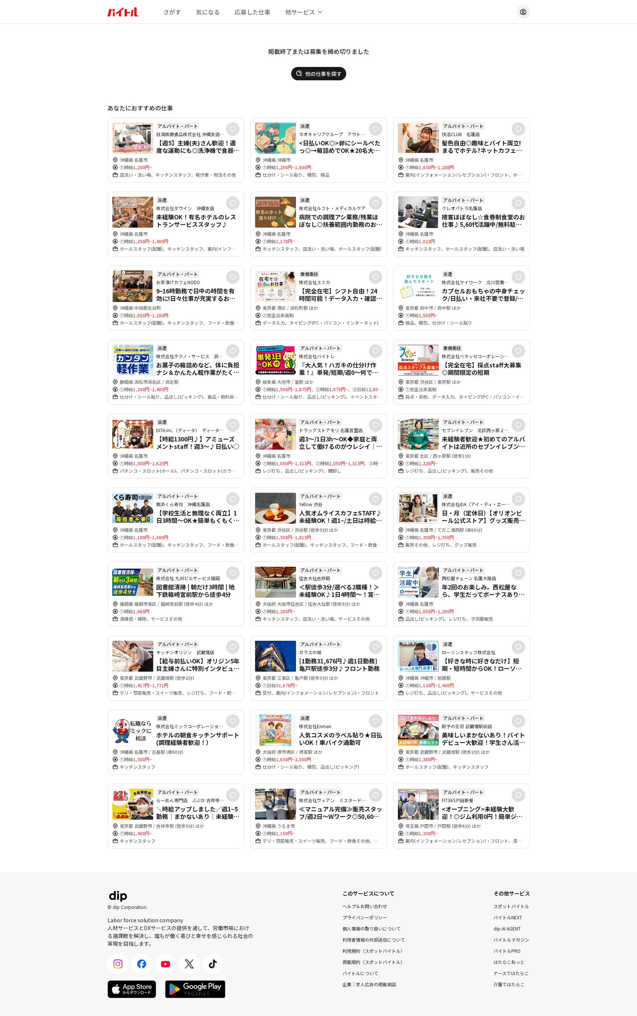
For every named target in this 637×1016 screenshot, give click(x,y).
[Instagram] (117, 964)
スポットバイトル (511, 906)
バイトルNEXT (507, 917)
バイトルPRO (507, 951)
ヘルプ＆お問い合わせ (364, 906)
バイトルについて (360, 973)
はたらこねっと (509, 962)
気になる (208, 11)
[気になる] (232, 129)
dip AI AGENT (507, 928)
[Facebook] (141, 964)
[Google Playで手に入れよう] (195, 989)
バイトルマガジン (511, 939)
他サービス (300, 11)
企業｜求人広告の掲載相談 (369, 984)
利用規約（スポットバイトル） (373, 951)
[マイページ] (523, 12)
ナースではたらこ (511, 973)
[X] (189, 964)
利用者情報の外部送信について (373, 939)
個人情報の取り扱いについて (371, 928)
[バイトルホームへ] (122, 11)
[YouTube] (165, 964)
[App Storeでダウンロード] (131, 989)
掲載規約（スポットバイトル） (373, 962)
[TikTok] (213, 964)
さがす (172, 11)
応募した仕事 (252, 11)
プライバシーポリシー (364, 917)
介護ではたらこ (509, 984)
